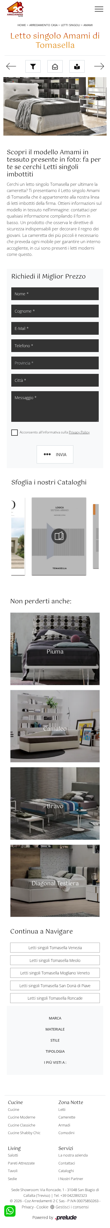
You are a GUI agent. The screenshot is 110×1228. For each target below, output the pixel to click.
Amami (88, 25)
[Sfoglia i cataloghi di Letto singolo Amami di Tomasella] (77, 66)
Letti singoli (70, 25)
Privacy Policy (79, 432)
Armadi (64, 1125)
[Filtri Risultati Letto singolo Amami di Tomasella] (33, 66)
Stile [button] (55, 1040)
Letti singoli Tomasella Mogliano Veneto (55, 973)
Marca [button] (55, 1018)
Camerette (66, 1117)
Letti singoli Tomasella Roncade (55, 998)
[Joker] (11, 66)
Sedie (12, 1178)
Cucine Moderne (21, 1117)
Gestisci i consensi (72, 1207)
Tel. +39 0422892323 (70, 1195)
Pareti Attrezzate (21, 1163)
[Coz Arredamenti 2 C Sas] (15, 9)
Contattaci (66, 1163)
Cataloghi (66, 1170)
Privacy (28, 1207)
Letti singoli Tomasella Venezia (55, 947)
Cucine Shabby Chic (24, 1132)
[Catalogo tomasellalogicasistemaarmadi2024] (39, 536)
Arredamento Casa (43, 25)
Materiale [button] (55, 1029)
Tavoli (12, 1170)
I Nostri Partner (70, 1178)
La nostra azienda (73, 1155)
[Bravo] (99, 66)
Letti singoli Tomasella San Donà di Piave (55, 985)
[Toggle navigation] (99, 9)
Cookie (42, 1207)
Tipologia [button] (55, 1051)
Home (21, 25)
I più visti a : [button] (55, 1062)
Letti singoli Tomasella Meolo (55, 960)
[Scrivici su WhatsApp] (10, 1211)
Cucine (13, 1109)
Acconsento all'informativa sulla (55, 432)
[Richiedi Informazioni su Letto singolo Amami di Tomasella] (55, 66)
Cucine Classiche (21, 1125)
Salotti (13, 1155)
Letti (61, 1109)
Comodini (66, 1132)
